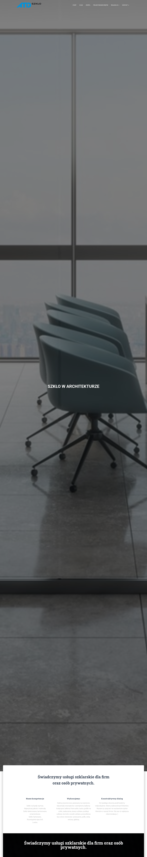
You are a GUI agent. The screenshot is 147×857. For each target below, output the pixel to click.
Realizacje (114, 5)
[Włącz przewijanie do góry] (143, 852)
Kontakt (125, 5)
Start (74, 5)
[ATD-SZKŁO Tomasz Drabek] (28, 5)
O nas (81, 5)
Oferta (88, 5)
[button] (118, 5)
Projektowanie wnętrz (100, 5)
